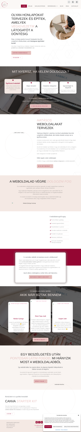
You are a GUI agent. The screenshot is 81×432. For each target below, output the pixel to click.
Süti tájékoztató (10, 424)
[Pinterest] (42, 422)
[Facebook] (73, 2)
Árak (67, 6)
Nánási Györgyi (18, 318)
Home (24, 6)
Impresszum (9, 427)
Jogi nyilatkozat (10, 425)
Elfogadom (48, 426)
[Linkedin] (76, 2)
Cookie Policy (57, 429)
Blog (61, 6)
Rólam (30, 6)
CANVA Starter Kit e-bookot (13, 409)
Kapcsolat (74, 6)
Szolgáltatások (40, 6)
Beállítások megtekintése (71, 426)
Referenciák (52, 6)
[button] (78, 415)
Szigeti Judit (62, 318)
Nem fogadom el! (57, 426)
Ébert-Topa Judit (40, 316)
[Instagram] (69, 2)
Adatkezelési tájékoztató (12, 422)
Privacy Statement (64, 429)
